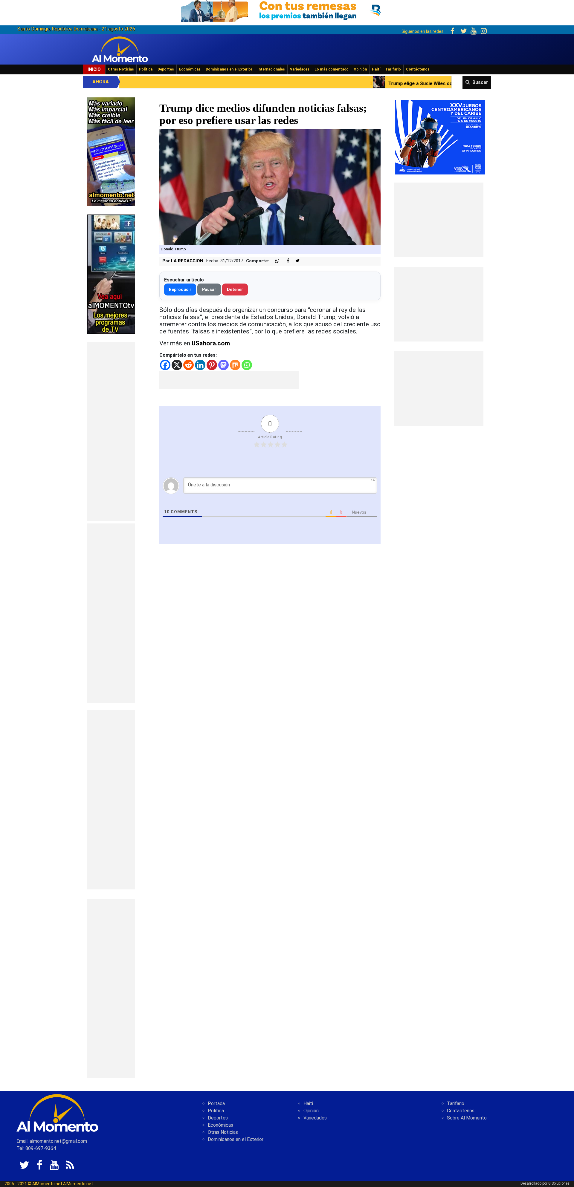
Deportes (166, 69)
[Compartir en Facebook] (284, 261)
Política (145, 69)
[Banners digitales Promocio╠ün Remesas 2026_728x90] (287, 10)
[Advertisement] (111, 431)
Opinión (360, 69)
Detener (235, 289)
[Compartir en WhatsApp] (274, 261)
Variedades (299, 69)
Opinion (311, 1111)
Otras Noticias (121, 69)
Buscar (480, 82)
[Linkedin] (200, 365)
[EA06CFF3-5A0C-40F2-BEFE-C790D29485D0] (111, 274)
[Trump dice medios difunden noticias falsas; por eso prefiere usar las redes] (270, 186)
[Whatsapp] (247, 365)
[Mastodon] (223, 365)
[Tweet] (295, 261)
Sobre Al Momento (467, 1118)
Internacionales (271, 69)
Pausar (209, 289)
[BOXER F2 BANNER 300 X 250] (440, 137)
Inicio (94, 69)
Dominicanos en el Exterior (229, 69)
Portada (216, 1103)
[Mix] (235, 365)
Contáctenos (418, 69)
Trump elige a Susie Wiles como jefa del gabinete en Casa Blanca (380, 83)
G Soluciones (559, 1183)
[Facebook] (165, 365)
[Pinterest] (212, 365)
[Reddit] (188, 365)
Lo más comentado (332, 69)
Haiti (308, 1103)
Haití (376, 69)
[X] (177, 365)
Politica (216, 1111)
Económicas (190, 69)
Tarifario (393, 69)
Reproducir (180, 289)
